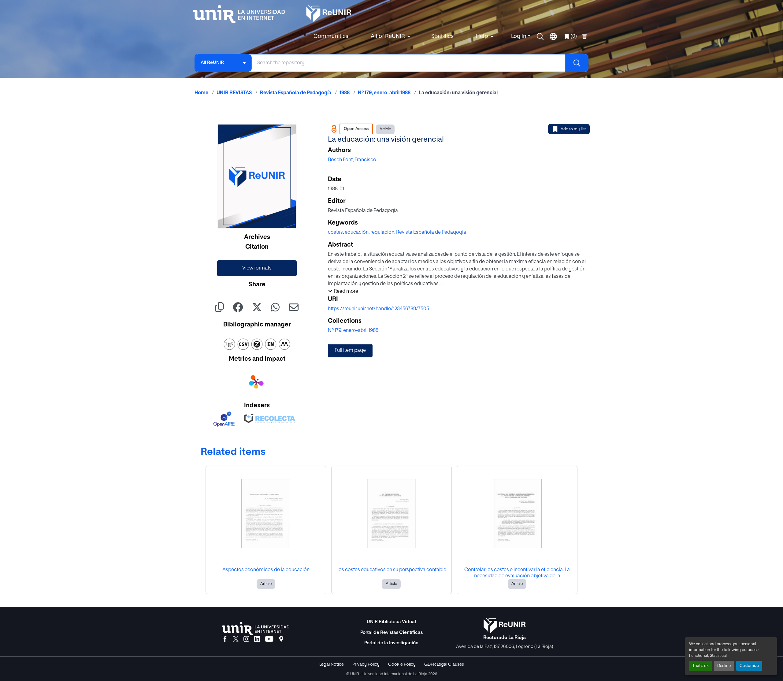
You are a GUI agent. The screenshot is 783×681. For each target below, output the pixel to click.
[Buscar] (576, 63)
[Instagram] (246, 639)
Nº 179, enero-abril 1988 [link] (384, 93)
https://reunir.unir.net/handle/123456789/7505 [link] (378, 309)
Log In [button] (519, 36)
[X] (236, 639)
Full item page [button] (350, 350)
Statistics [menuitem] (442, 36)
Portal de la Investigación (391, 643)
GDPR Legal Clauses (444, 664)
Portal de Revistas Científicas (391, 632)
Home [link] (201, 93)
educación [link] (357, 232)
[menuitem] (389, 36)
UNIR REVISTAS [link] (234, 93)
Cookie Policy (402, 664)
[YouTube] (269, 639)
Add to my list (573, 129)
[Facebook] (225, 639)
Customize (749, 666)
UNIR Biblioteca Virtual (391, 622)
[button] (540, 36)
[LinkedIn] (257, 639)
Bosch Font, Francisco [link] (352, 160)
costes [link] (335, 232)
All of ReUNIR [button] (388, 36)
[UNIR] (255, 628)
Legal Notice (331, 664)
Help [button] (482, 36)
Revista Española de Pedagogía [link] (295, 93)
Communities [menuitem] (331, 36)
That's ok (700, 666)
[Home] (242, 14)
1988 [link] (345, 93)
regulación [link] (382, 232)
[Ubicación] (281, 639)
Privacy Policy (366, 664)
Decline (724, 666)
